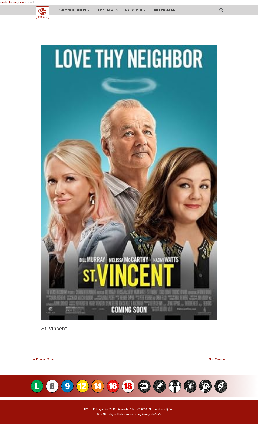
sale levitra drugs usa (12, 2)
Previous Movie (43, 359)
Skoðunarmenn (164, 10)
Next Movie (217, 359)
